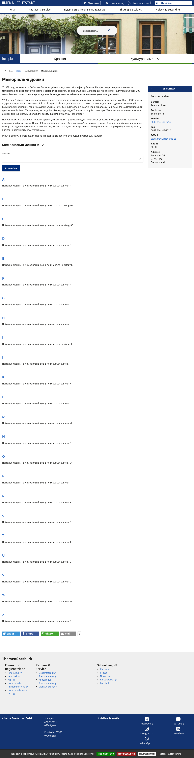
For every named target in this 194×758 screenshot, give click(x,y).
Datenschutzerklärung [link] (170, 753)
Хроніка (60, 58)
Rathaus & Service (40, 9)
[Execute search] (109, 30)
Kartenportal (107, 679)
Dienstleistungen (48, 686)
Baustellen (105, 683)
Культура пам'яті (143, 58)
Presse (103, 672)
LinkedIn (177, 733)
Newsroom (106, 676)
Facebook (145, 723)
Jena (12, 9)
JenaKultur (13, 672)
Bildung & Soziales (130, 9)
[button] (11, 634)
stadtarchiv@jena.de (162, 138)
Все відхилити (126, 753)
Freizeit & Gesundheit (168, 9)
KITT (10, 679)
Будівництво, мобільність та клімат (85, 9)
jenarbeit (13, 676)
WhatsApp (145, 743)
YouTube (177, 723)
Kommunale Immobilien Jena (16, 685)
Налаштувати (147, 753)
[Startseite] (5, 71)
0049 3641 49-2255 (161, 122)
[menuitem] (12, 9)
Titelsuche (6, 153)
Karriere (104, 669)
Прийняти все (106, 753)
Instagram (145, 733)
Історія (7, 59)
